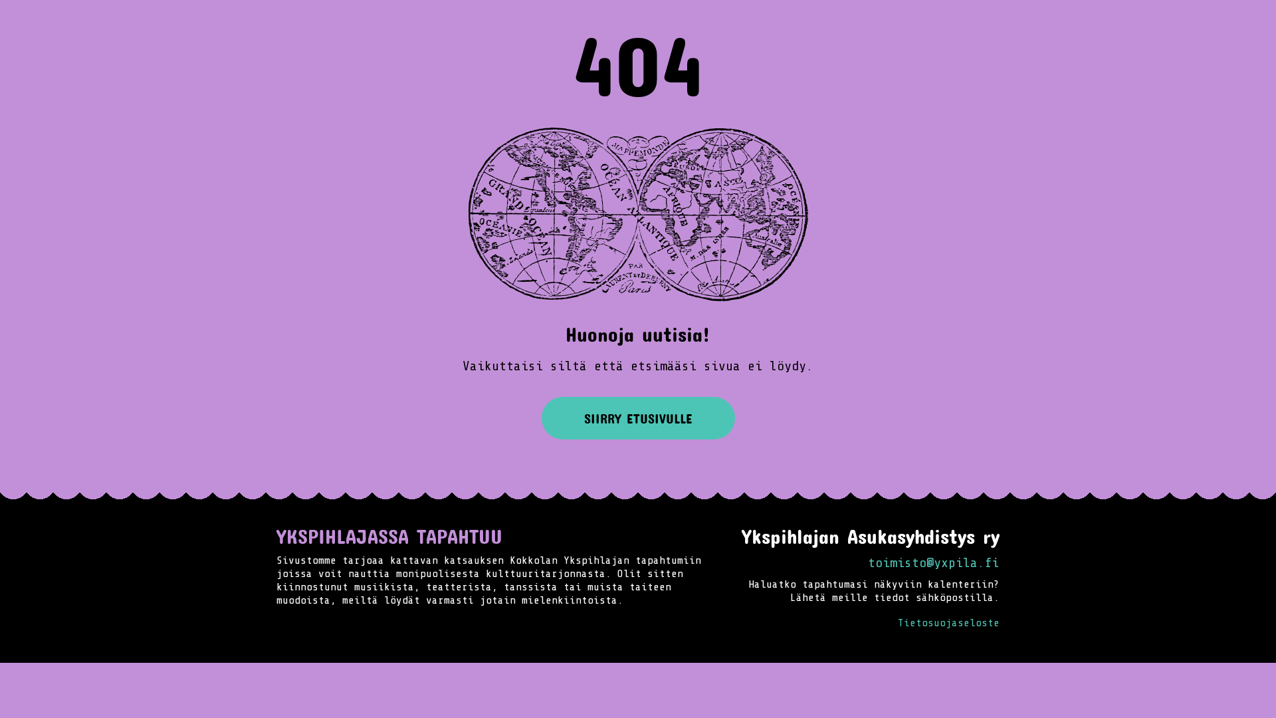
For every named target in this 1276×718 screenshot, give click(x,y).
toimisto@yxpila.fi (934, 562)
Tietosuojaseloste (949, 623)
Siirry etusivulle (638, 418)
